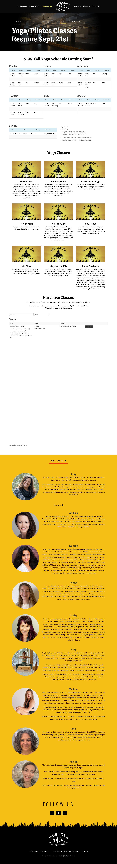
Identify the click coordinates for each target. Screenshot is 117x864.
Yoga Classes (47, 6)
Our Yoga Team (58, 461)
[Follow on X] (65, 813)
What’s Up (77, 6)
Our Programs (22, 6)
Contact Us (96, 6)
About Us (86, 6)
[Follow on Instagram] (58, 813)
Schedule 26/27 (34, 6)
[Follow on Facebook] (52, 813)
